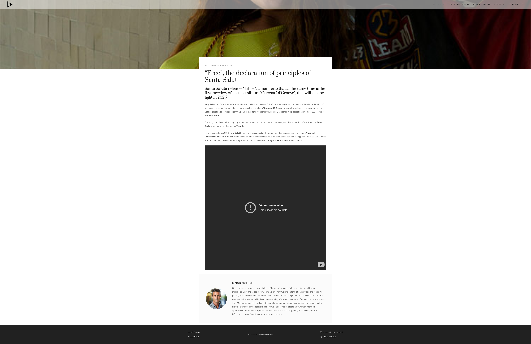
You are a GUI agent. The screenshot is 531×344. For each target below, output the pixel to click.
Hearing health (481, 4)
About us (499, 4)
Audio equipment (459, 4)
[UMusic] (10, 4)
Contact (513, 4)
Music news (439, 4)
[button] (522, 4)
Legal (190, 332)
